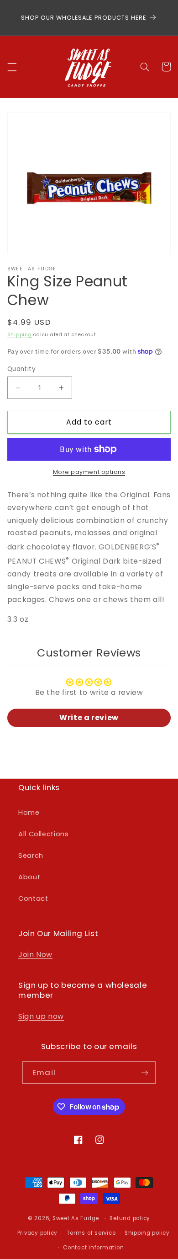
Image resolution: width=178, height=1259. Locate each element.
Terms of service (91, 1233)
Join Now (35, 954)
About (29, 877)
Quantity (21, 369)
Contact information (93, 1247)
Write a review (89, 717)
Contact (33, 898)
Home (29, 812)
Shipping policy (147, 1233)
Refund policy (130, 1218)
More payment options (89, 472)
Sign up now (41, 1016)
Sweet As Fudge (75, 1218)
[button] (11, 66)
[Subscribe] (144, 1072)
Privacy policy (37, 1233)
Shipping (19, 334)
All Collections (43, 834)
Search (30, 855)
